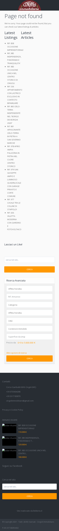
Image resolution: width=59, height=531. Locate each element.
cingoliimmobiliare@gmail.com (20, 400)
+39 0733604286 (13, 391)
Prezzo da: (11, 343)
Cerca (30, 269)
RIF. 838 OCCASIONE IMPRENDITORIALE (15, 46)
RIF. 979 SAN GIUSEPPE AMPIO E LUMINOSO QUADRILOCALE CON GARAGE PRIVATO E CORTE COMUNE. (14, 182)
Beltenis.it (37, 510)
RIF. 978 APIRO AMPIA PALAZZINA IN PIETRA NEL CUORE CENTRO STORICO (13, 156)
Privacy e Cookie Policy (12, 409)
